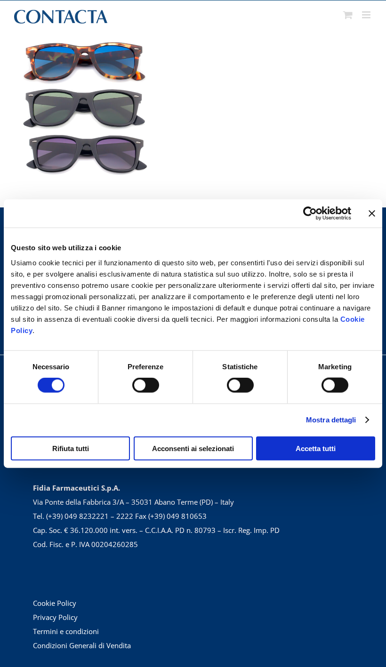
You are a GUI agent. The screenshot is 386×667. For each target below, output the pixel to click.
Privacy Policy (55, 617)
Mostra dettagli (331, 420)
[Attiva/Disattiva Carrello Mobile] (348, 15)
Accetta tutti (316, 448)
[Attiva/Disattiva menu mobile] (367, 15)
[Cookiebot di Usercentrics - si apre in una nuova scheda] (310, 213)
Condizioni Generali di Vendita (82, 645)
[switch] (145, 385)
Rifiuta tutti (70, 448)
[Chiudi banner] (372, 213)
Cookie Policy (54, 603)
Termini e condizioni (66, 631)
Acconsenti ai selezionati (193, 448)
